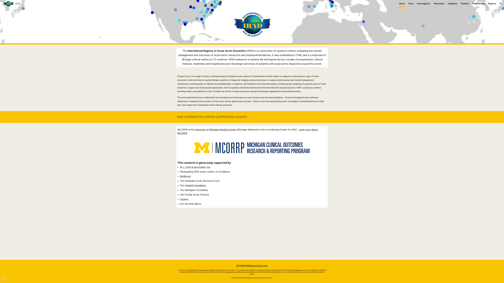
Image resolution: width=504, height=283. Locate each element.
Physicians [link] (439, 3)
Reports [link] (492, 3)
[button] (501, 4)
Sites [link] (411, 3)
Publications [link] (478, 3)
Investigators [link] (423, 3)
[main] (252, 57)
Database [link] (452, 3)
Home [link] (402, 3)
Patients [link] (465, 3)
